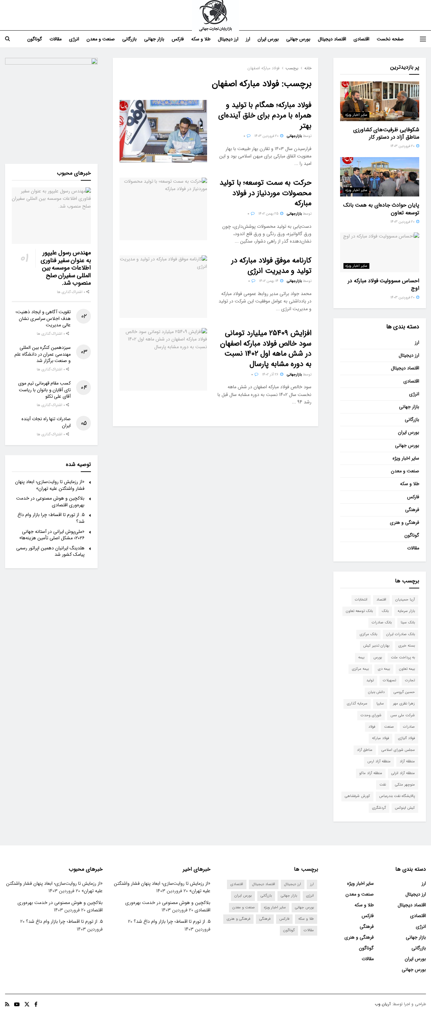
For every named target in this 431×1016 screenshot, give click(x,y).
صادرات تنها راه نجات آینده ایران (46, 422)
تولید (370, 680)
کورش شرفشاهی (357, 796)
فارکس (178, 39)
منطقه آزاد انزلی (403, 773)
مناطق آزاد (364, 750)
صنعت (389, 727)
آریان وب (383, 1004)
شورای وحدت (371, 715)
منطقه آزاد (407, 761)
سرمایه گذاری (357, 703)
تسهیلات (389, 680)
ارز (248, 39)
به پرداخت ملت (403, 657)
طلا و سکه (200, 39)
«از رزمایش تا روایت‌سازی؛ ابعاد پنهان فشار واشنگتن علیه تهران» (50, 485)
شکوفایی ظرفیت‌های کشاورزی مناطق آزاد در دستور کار (386, 133)
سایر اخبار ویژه (356, 115)
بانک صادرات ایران (400, 634)
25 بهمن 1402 (268, 214)
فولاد (371, 727)
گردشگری (379, 808)
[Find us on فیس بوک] (35, 1005)
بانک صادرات (382, 622)
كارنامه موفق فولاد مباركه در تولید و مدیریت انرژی (271, 266)
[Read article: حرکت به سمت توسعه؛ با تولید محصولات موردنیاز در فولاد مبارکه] (163, 209)
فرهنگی (412, 509)
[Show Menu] (423, 39)
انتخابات (361, 600)
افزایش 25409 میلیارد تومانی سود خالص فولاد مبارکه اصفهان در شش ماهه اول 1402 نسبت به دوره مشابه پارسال (265, 348)
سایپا (380, 703)
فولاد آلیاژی (406, 738)
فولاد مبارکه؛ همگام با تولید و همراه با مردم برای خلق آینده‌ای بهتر (264, 115)
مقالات (55, 39)
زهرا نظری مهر (404, 703)
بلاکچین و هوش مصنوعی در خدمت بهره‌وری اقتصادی (50, 502)
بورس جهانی (298, 39)
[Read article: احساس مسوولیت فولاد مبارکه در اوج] (379, 252)
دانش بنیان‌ (376, 692)
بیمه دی (384, 669)
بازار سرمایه (406, 611)
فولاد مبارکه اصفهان (263, 68)
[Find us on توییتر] (27, 1005)
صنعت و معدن (101, 39)
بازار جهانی (154, 39)
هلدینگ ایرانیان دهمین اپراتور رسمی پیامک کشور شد (50, 551)
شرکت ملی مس (403, 715)
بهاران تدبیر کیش (376, 646)
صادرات (409, 727)
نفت (382, 785)
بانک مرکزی (368, 634)
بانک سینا (408, 622)
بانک (385, 611)
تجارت (410, 680)
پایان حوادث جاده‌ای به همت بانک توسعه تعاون (381, 209)
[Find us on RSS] (7, 1005)
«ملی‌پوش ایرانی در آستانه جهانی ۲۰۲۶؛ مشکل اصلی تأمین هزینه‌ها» (52, 535)
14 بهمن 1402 (269, 281)
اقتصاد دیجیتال (332, 39)
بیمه (361, 657)
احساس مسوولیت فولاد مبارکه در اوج (383, 284)
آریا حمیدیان (405, 600)
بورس (377, 657)
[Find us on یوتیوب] (17, 1005)
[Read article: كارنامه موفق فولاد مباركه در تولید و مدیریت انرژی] (163, 286)
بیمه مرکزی (360, 669)
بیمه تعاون (407, 669)
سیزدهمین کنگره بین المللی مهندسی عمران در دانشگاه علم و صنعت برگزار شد (42, 354)
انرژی (74, 39)
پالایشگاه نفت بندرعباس (397, 796)
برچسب (292, 68)
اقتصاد (381, 600)
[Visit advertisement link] (51, 104)
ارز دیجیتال (228, 39)
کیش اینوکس (405, 808)
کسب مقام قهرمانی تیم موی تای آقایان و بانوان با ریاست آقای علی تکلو (44, 389)
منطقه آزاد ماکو (370, 773)
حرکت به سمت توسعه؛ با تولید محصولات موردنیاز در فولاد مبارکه (265, 193)
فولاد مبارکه (380, 738)
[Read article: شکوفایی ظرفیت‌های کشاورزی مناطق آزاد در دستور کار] (379, 101)
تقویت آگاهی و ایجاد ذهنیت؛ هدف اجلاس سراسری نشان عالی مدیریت (43, 318)
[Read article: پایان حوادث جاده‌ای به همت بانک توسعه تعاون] (379, 177)
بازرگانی (129, 39)
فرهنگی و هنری (404, 522)
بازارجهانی (294, 136)
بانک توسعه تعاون (359, 611)
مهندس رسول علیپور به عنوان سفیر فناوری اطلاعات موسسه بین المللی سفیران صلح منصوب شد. (66, 268)
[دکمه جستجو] (7, 39)
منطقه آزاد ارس (379, 761)
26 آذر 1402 (270, 374)
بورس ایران (268, 39)
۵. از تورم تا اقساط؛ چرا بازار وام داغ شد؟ (51, 518)
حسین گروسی (404, 692)
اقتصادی (361, 39)
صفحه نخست (390, 39)
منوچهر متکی (405, 785)
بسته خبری (406, 646)
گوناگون (34, 39)
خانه (307, 68)
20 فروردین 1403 (266, 136)
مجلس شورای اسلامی (398, 750)
